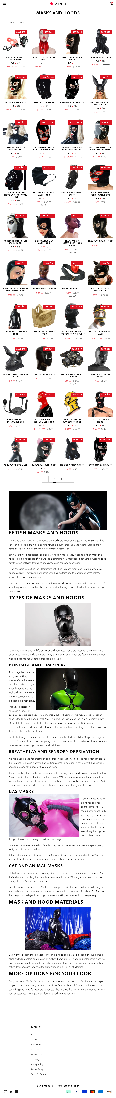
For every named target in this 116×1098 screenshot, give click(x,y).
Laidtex (43, 1086)
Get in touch (36, 1054)
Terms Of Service (38, 1074)
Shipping (35, 1059)
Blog (33, 1034)
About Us (35, 1049)
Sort (22, 22)
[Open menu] (7, 4)
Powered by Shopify (69, 1086)
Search (34, 1039)
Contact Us (36, 1044)
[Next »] (71, 479)
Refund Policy (37, 1069)
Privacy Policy (37, 1064)
